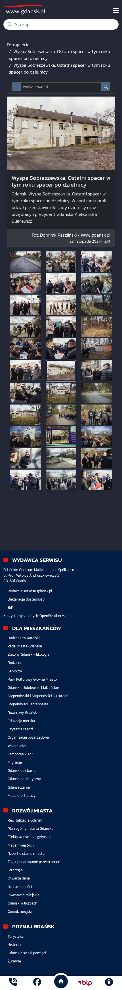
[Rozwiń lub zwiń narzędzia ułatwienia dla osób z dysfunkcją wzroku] (109, 983)
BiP (10, 607)
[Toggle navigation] (116, 10)
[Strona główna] (13, 982)
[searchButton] (105, 86)
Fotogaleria (18, 44)
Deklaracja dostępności (26, 599)
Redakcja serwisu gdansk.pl (30, 591)
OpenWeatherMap (53, 615)
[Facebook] (37, 982)
